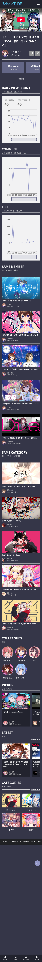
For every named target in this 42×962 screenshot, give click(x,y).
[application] (21, 125)
